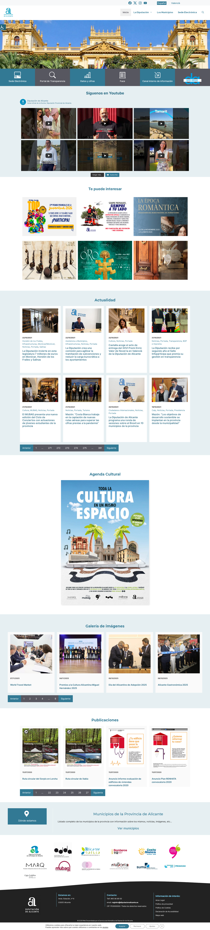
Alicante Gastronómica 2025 (173, 685)
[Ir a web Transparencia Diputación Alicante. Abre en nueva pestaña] (52, 77)
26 (79, 792)
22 (49, 792)
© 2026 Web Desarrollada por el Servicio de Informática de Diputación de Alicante (105, 920)
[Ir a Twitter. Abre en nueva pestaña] (135, 3)
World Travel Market (20, 685)
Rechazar (137, 926)
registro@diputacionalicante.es (125, 902)
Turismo (86, 410)
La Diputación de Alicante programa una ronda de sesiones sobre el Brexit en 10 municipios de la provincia (126, 422)
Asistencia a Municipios (76, 341)
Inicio (126, 12)
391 (100, 448)
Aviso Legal (160, 900)
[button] (202, 12)
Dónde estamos (27, 820)
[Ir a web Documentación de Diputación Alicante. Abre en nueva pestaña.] (87, 77)
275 (85, 448)
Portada (34, 347)
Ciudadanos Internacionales (121, 410)
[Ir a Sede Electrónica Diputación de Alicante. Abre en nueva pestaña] (17, 77)
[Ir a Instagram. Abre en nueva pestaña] (140, 3)
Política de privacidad (164, 904)
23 (57, 792)
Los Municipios (165, 12)
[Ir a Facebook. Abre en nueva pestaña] (130, 3)
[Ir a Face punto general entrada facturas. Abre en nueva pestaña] (122, 77)
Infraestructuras (29, 344)
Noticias (26, 347)
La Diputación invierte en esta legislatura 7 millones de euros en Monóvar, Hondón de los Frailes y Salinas (40, 355)
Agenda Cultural (105, 474)
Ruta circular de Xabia (77, 778)
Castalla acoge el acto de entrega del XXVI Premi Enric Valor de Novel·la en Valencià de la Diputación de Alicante (125, 349)
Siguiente (111, 448)
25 (72, 792)
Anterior (26, 448)
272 (58, 448)
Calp (154, 410)
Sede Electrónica (187, 12)
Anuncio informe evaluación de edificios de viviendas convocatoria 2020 (125, 782)
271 (50, 448)
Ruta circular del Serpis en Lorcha (39, 778)
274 (76, 448)
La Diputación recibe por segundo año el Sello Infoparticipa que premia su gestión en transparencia (167, 352)
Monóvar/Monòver (46, 344)
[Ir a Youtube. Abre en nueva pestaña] (145, 3)
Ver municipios (128, 828)
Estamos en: (64, 895)
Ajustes (152, 926)
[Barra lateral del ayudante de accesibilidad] (3, 27)
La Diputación (141, 12)
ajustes (105, 927)
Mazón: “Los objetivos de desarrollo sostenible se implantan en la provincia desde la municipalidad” (166, 419)
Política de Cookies (163, 908)
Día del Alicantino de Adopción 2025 (128, 685)
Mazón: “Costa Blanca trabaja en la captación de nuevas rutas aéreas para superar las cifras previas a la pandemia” (82, 419)
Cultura (112, 341)
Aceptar (122, 926)
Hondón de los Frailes (32, 341)
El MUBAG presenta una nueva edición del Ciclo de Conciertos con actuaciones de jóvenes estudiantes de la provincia (39, 420)
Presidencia (179, 410)
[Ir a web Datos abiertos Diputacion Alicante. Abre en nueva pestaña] (192, 77)
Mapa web (160, 915)
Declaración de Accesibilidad (167, 911)
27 (87, 792)
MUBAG (33, 410)
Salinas (42, 347)
